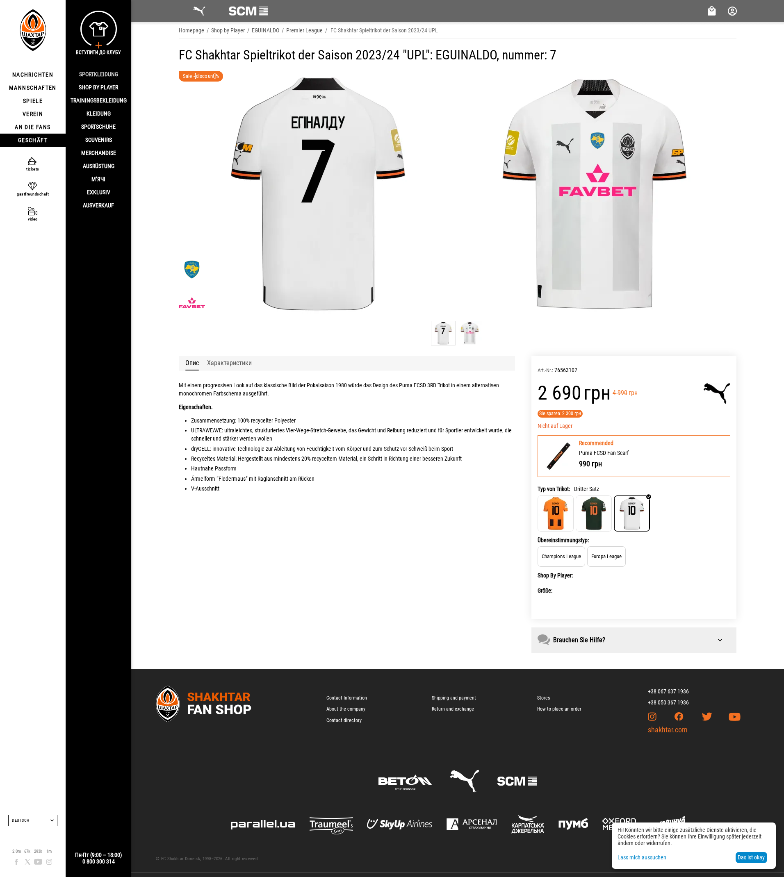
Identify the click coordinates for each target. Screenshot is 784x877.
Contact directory (344, 720)
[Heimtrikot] (556, 513)
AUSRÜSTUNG (98, 166)
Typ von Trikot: (554, 489)
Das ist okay (751, 857)
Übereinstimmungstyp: (563, 540)
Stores (543, 698)
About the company (345, 709)
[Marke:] (717, 393)
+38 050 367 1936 (668, 702)
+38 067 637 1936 (668, 691)
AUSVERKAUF (98, 205)
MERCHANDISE (98, 153)
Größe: (545, 590)
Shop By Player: (555, 575)
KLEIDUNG (99, 113)
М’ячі (98, 179)
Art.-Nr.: (545, 370)
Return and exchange (453, 709)
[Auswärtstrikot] (594, 513)
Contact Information (346, 698)
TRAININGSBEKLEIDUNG (99, 100)
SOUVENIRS (98, 139)
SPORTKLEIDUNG (98, 74)
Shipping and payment (454, 698)
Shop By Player (98, 87)
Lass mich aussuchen (642, 857)
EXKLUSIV (98, 192)
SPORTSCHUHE (98, 126)
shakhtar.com (668, 729)
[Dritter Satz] (632, 513)
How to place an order (559, 709)
